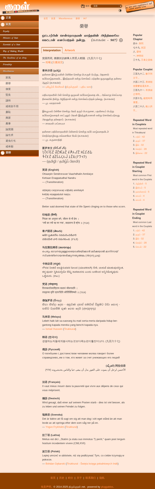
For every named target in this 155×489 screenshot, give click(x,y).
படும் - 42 (140, 136)
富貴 (8, 24)
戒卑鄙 (7, 146)
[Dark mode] (120, 10)
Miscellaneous (7, 71)
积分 (70, 477)
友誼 (143, 47)
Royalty (5, 31)
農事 (6, 123)
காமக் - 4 (140, 199)
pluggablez (107, 486)
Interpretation (52, 50)
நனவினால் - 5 (142, 191)
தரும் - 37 (140, 140)
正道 (8, 17)
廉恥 (6, 112)
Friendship (6, 64)
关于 (79, 477)
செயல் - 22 (141, 246)
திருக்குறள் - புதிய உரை (78, 86)
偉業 (6, 89)
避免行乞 (8, 141)
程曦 (48, 62)
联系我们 (91, 477)
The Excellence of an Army (13, 58)
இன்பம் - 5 (141, 187)
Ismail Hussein (54, 329)
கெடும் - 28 (141, 148)
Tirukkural (69, 329)
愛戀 (8, 152)
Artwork (70, 50)
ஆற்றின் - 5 (141, 183)
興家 (6, 118)
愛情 (139, 51)
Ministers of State (9, 38)
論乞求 (7, 135)
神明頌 (140, 55)
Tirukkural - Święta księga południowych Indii (92, 463)
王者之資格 (146, 59)
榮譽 (6, 83)
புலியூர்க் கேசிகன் (55, 86)
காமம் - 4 (140, 195)
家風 (6, 78)
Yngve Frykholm (55, 427)
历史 (61, 477)
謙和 (6, 100)
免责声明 (46, 486)
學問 (141, 43)
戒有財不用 (9, 106)
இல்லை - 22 (141, 152)
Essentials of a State (10, 45)
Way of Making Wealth (12, 51)
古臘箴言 (57, 62)
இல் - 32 (140, 144)
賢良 (6, 95)
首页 (53, 477)
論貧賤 (7, 129)
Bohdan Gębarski (55, 463)
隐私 (102, 477)
